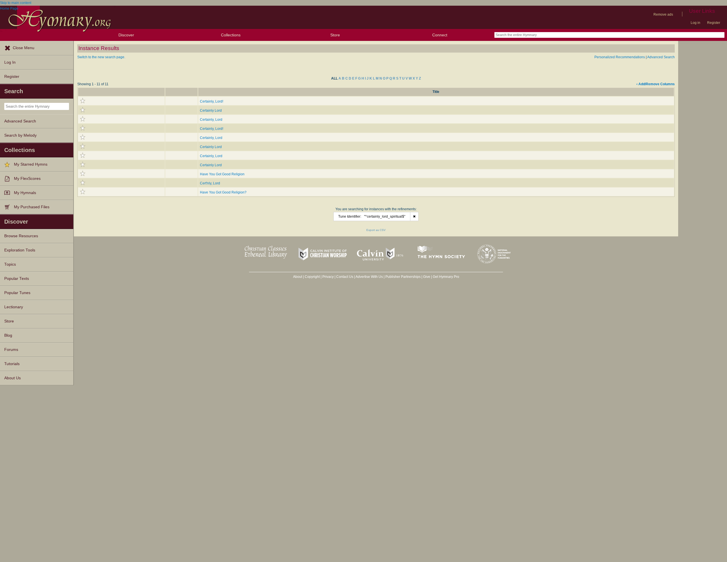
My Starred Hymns (30, 164)
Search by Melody (20, 135)
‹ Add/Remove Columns (655, 84)
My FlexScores (27, 178)
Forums (11, 349)
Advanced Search (20, 121)
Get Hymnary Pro (446, 277)
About (297, 277)
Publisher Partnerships (403, 277)
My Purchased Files (31, 207)
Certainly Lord (211, 111)
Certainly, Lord (211, 120)
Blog (8, 335)
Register (713, 23)
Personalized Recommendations (619, 57)
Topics (10, 264)
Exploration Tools (19, 250)
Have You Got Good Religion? (223, 192)
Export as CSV (376, 230)
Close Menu (23, 48)
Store (335, 35)
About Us (12, 378)
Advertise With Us (369, 277)
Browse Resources (21, 236)
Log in (695, 23)
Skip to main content (15, 3)
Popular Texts (16, 278)
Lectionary (13, 307)
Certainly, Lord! (211, 101)
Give (426, 277)
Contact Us (344, 277)
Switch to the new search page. (101, 57)
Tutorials (12, 364)
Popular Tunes (17, 293)
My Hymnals (25, 193)
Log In (10, 62)
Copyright (312, 277)
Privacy (328, 277)
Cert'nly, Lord (210, 183)
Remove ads (663, 14)
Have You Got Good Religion (222, 174)
